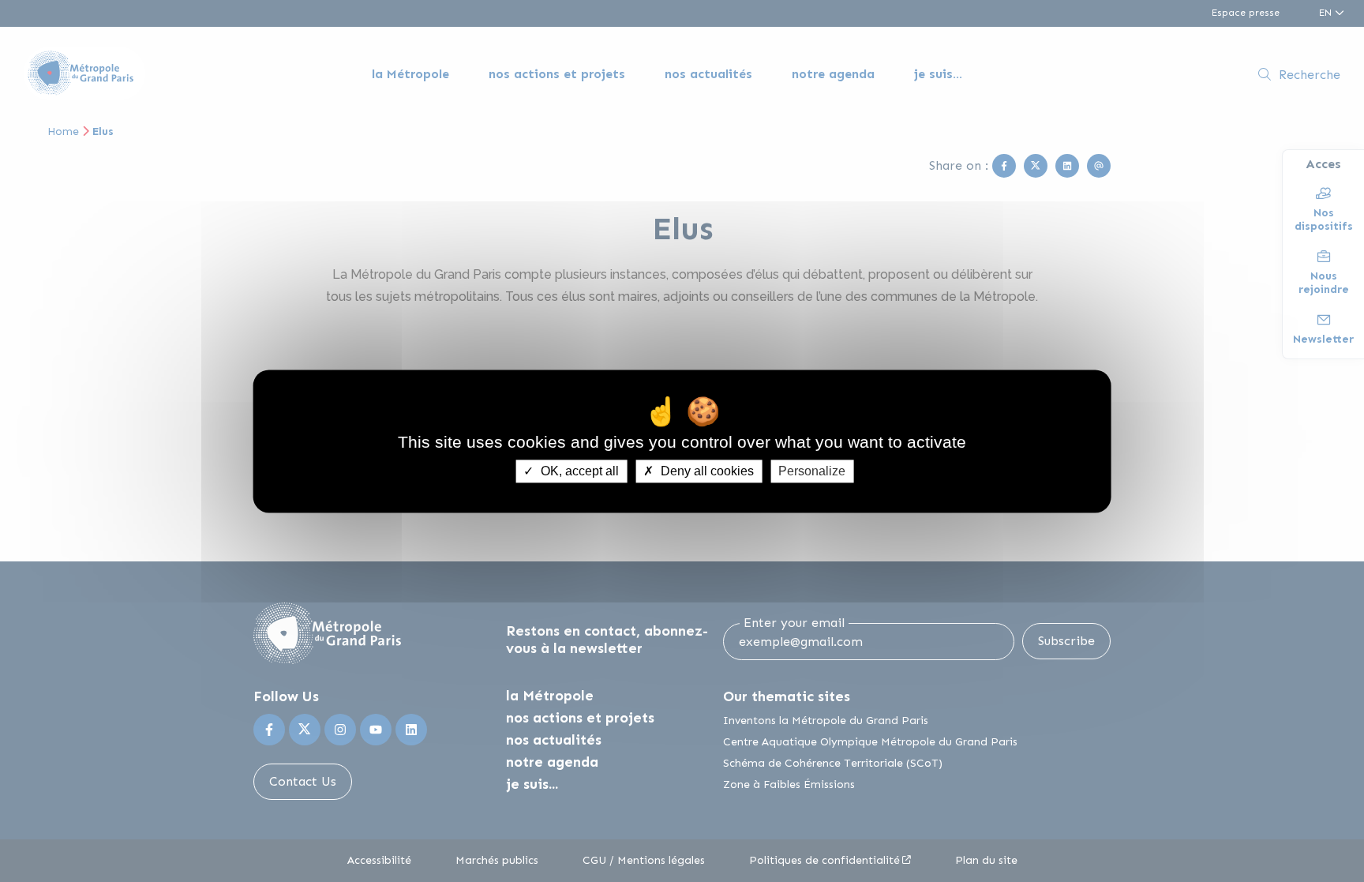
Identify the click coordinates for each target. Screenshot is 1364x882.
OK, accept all (578, 471)
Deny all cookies (706, 471)
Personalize (811, 471)
